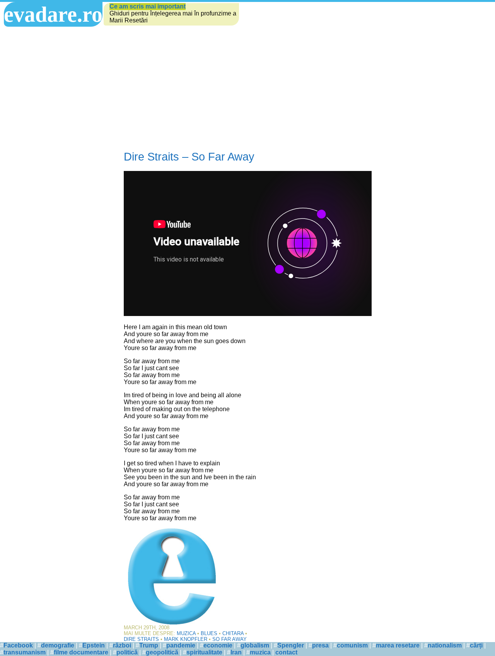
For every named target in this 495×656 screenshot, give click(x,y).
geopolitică (162, 652)
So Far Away (229, 639)
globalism (255, 645)
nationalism (445, 645)
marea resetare (398, 645)
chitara (233, 633)
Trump (148, 645)
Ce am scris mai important (147, 6)
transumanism (24, 652)
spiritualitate (204, 652)
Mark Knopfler (185, 639)
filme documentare (81, 652)
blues (209, 633)
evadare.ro (53, 14)
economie (217, 645)
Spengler (290, 645)
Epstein (93, 645)
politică (127, 652)
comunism (352, 645)
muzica (260, 652)
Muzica (186, 633)
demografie (57, 645)
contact (286, 652)
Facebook (18, 645)
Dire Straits (141, 639)
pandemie (180, 645)
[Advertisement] (247, 85)
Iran (236, 652)
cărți (476, 645)
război (122, 645)
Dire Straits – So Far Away (189, 156)
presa (320, 645)
